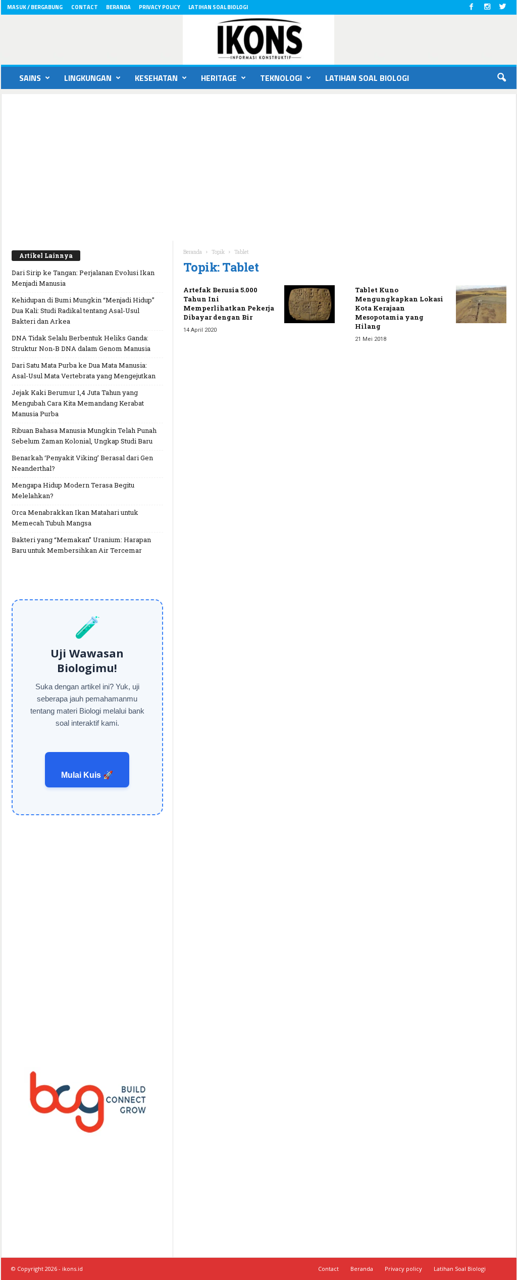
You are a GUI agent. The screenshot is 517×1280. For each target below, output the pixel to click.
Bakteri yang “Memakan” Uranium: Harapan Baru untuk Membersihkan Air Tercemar (81, 545)
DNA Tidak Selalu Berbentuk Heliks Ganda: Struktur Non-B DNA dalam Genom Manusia (81, 343)
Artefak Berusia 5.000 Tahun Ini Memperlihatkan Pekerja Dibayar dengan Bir (228, 303)
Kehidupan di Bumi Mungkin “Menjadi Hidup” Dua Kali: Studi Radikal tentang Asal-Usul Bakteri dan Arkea (83, 310)
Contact (84, 7)
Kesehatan (156, 78)
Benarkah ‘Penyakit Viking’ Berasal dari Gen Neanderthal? (82, 463)
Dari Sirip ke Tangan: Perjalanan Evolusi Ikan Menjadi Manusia (83, 278)
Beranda (118, 7)
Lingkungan (88, 78)
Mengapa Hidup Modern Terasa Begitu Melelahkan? (73, 490)
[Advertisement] (258, 165)
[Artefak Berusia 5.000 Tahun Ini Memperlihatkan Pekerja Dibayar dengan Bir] (309, 304)
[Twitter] (503, 7)
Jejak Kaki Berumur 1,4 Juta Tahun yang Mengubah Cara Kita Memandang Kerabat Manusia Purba (78, 403)
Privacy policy (159, 7)
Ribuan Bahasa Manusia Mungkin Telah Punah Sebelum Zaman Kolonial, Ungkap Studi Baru (84, 436)
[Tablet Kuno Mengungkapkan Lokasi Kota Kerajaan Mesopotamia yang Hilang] (481, 304)
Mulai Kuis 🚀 (87, 775)
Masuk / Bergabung (35, 7)
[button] (501, 78)
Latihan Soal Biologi (218, 7)
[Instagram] (487, 7)
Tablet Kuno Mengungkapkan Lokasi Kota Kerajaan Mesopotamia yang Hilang (399, 308)
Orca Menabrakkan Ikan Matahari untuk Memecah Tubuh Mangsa (75, 517)
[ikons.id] (258, 40)
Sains (30, 78)
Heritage (219, 78)
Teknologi (281, 78)
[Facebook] (472, 7)
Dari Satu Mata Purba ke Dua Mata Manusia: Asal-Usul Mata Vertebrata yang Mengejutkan (84, 370)
